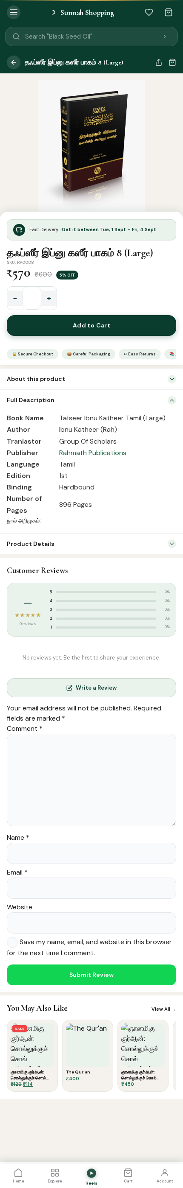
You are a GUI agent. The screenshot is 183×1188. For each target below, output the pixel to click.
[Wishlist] (149, 12)
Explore (55, 1181)
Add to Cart (92, 325)
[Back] (13, 62)
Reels (91, 1183)
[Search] (165, 36)
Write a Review (96, 687)
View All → (164, 1009)
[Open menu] (13, 12)
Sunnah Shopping (82, 12)
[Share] (159, 62)
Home (18, 1181)
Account (165, 1181)
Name (18, 837)
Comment (25, 728)
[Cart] (168, 12)
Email (17, 872)
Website (19, 907)
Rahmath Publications (92, 452)
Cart (128, 1181)
